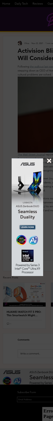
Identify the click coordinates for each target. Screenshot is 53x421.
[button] (49, 161)
